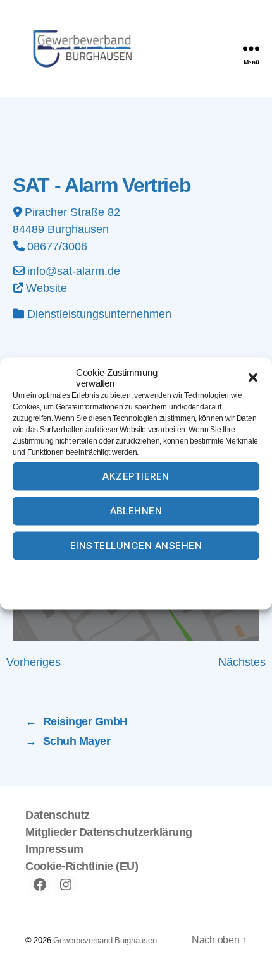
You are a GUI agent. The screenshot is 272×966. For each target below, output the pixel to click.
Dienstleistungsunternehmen (99, 314)
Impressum (200, 573)
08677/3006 (57, 246)
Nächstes (242, 662)
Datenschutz (149, 573)
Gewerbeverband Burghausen (104, 940)
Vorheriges (33, 662)
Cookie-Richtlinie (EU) (81, 866)
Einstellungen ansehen (136, 546)
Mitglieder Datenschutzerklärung (108, 832)
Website (46, 288)
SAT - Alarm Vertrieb (101, 185)
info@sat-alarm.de (73, 271)
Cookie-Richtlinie (87, 573)
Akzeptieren (136, 476)
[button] (253, 377)
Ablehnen (136, 511)
